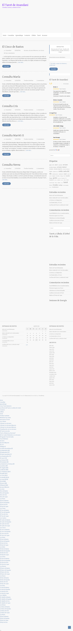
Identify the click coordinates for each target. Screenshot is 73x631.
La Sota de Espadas (60, 218)
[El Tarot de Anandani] (36, 19)
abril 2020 (51, 358)
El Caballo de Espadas (5, 599)
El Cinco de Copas (4, 535)
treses (50, 187)
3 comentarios (40, 80)
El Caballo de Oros (5, 601)
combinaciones (55, 174)
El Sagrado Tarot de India (7, 437)
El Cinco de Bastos (13, 46)
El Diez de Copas (4, 583)
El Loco (2, 444)
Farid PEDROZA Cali (54, 213)
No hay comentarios (9, 53)
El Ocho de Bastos (4, 558)
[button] (55, 35)
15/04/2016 (17, 80)
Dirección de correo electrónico (57, 57)
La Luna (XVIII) (4, 479)
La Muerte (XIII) (4, 469)
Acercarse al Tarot (59, 220)
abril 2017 (51, 367)
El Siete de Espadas (5, 551)
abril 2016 (51, 383)
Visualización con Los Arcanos (8, 429)
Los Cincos (41, 50)
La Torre (61, 215)
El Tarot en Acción (5, 431)
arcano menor (62, 167)
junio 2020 (51, 354)
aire (53, 165)
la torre (55, 180)
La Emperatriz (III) (5, 450)
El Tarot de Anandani (15, 5)
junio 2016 (51, 379)
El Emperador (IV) (4, 452)
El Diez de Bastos (4, 578)
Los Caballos (3, 595)
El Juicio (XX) (3, 483)
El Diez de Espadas (5, 580)
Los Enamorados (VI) (5, 456)
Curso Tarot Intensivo (5, 406)
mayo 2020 (51, 356)
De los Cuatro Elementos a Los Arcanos (10, 435)
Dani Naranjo (56, 137)
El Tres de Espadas (5, 512)
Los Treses (2, 508)
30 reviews (66, 84)
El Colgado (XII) (4, 468)
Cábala (34, 35)
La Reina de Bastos (5, 607)
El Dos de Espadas (4, 502)
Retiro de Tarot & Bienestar (56, 195)
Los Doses (2, 498)
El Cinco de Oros (4, 533)
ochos (65, 180)
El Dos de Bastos (4, 500)
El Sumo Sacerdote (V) (6, 454)
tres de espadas (65, 185)
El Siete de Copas (58, 223)
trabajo (61, 185)
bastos (50, 171)
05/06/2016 (17, 50)
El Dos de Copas (4, 506)
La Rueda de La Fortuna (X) (7, 464)
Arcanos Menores (33, 50)
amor (56, 165)
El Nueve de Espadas (5, 570)
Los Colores (3, 421)
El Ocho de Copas (4, 564)
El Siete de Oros (4, 553)
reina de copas (51, 182)
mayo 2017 (51, 365)
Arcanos (44, 35)
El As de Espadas (4, 493)
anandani (60, 165)
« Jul (27, 344)
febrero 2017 (52, 370)
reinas (56, 182)
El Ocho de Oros (4, 562)
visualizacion (55, 187)
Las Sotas (2, 585)
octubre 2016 (52, 376)
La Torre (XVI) (3, 475)
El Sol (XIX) (3, 481)
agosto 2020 (51, 352)
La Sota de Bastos (4, 587)
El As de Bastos (4, 491)
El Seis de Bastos (4, 539)
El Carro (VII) (3, 458)
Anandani (8, 50)
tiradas (55, 185)
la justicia (59, 178)
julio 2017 (51, 361)
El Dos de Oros (3, 504)
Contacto (27, 35)
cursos (68, 174)
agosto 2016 (51, 377)
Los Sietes (2, 547)
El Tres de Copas (4, 516)
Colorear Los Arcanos (5, 423)
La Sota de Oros (4, 591)
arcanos (51, 169)
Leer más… (21, 62)
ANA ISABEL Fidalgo (58, 126)
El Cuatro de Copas (5, 526)
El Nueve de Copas (5, 574)
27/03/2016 (17, 168)
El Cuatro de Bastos (5, 520)
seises (62, 182)
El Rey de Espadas (4, 618)
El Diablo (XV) (3, 473)
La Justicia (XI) (4, 466)
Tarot (39, 35)
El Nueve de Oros (4, 572)
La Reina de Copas (5, 612)
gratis (55, 178)
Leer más (6, 66)
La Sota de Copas (4, 593)
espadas (68, 176)
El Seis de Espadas (4, 541)
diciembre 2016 (52, 372)
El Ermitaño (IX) (4, 462)
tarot (66, 182)
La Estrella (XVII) (4, 477)
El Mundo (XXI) (4, 485)
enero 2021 (51, 351)
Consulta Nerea (11, 164)
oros (67, 180)
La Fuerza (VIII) (4, 460)
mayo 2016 (51, 381)
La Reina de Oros (4, 610)
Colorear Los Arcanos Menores (8, 427)
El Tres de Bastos (4, 510)
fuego (50, 178)
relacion (58, 182)
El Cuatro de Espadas (5, 522)
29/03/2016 (17, 139)
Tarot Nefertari (4, 439)
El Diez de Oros (4, 582)
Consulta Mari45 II (13, 135)
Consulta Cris (10, 106)
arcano (65, 165)
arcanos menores (66, 169)
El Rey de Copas (4, 620)
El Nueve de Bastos (5, 568)
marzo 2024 (51, 347)
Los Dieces (2, 576)
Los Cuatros (3, 518)
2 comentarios (40, 110)
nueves (62, 180)
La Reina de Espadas (5, 609)
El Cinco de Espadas (5, 531)
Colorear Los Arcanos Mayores (8, 425)
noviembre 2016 (52, 374)
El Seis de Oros (4, 543)
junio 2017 (51, 363)
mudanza (58, 180)
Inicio (4, 35)
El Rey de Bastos (4, 616)
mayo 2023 (51, 349)
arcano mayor (53, 167)
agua (50, 165)
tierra (50, 185)
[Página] (53, 35)
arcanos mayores (58, 169)
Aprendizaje (19, 35)
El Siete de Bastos (4, 549)
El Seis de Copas (4, 545)
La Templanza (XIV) (5, 471)
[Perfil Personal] (48, 35)
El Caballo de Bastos (5, 597)
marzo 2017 (51, 369)
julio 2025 (51, 345)
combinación (61, 174)
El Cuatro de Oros (4, 524)
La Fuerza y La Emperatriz (55, 200)
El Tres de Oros (4, 514)
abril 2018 (51, 360)
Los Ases (2, 489)
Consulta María (11, 76)
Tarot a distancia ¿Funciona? (7, 433)
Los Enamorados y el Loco (55, 202)
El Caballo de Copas (5, 603)
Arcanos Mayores (4, 442)
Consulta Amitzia (65, 213)
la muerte (63, 178)
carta (60, 171)
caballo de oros (55, 171)
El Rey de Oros (3, 622)
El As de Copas (4, 497)
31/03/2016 (17, 110)
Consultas (11, 35)
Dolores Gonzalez (57, 100)
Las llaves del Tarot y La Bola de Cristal (58, 205)
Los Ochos (2, 556)
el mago (61, 175)
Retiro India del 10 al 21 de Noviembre (58, 198)
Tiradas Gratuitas (28, 80)
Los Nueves (3, 566)
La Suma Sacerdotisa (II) (6, 448)
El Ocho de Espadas (5, 560)
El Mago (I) (3, 446)
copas (65, 174)
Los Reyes (2, 614)
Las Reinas (3, 605)
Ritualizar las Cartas (5, 417)
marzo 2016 (51, 385)
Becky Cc (55, 87)
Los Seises (2, 537)
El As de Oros (3, 495)
